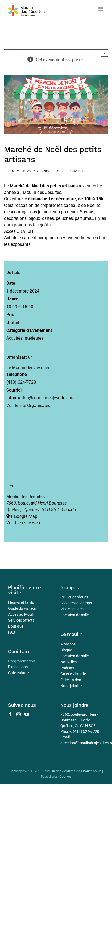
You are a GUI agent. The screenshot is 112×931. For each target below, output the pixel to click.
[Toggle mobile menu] (101, 9)
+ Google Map (23, 516)
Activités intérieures (24, 338)
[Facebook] (10, 714)
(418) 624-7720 (86, 731)
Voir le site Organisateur (29, 405)
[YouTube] (26, 714)
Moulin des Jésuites (25, 496)
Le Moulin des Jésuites (28, 367)
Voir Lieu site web (23, 522)
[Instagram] (18, 714)
